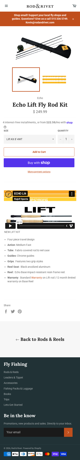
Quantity (63, 130)
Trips (6, 399)
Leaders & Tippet (13, 377)
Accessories (10, 382)
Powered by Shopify (32, 448)
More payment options (39, 171)
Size (6, 130)
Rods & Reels (11, 372)
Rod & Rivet (16, 448)
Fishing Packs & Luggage (18, 388)
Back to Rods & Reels (41, 339)
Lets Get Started (13, 404)
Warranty (36, 277)
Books (7, 393)
